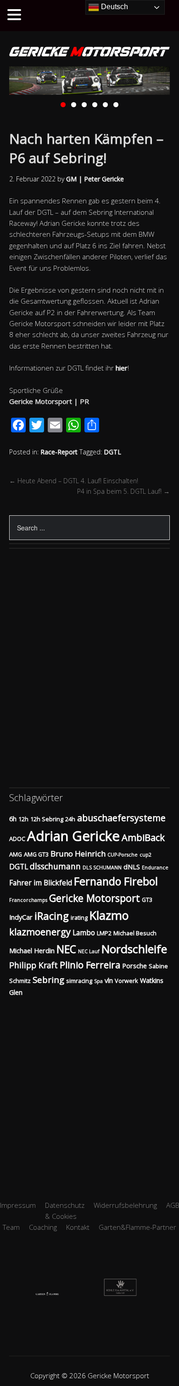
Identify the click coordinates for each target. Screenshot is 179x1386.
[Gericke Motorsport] (89, 52)
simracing (79, 981)
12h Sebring (46, 819)
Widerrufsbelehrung (125, 1205)
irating (79, 917)
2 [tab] (73, 104)
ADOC (17, 839)
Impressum (18, 1205)
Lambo (84, 933)
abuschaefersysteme (121, 818)
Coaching (43, 1227)
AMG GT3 (36, 854)
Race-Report (59, 451)
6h (13, 818)
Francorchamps (28, 900)
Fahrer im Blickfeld (40, 883)
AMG (15, 854)
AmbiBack (143, 837)
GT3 (147, 899)
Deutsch (113, 7)
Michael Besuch (135, 933)
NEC (66, 949)
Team (11, 1227)
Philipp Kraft (33, 965)
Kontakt (78, 1227)
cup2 (145, 854)
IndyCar (21, 917)
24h (70, 819)
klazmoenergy (40, 932)
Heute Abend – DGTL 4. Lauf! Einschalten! (73, 480)
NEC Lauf (89, 951)
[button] (15, 15)
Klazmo (109, 915)
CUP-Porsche (122, 854)
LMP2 (104, 933)
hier (122, 367)
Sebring (48, 979)
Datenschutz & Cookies (64, 1210)
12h (23, 819)
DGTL (112, 451)
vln (109, 980)
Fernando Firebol (116, 881)
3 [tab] (84, 104)
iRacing (51, 915)
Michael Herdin (32, 950)
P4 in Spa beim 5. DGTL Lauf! (123, 491)
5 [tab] (105, 104)
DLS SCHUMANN (102, 867)
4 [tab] (94, 104)
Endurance (155, 867)
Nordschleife (134, 948)
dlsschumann (55, 866)
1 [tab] (63, 104)
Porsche (134, 965)
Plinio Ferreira (90, 965)
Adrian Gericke (73, 836)
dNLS (131, 866)
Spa (98, 981)
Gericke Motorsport (94, 898)
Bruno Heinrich (78, 853)
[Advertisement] (89, 1087)
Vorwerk (126, 981)
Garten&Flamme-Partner (137, 1227)
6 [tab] (115, 104)
